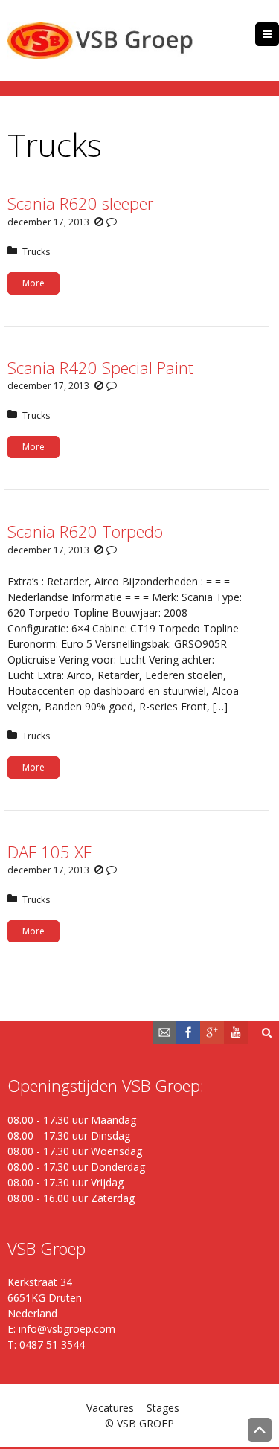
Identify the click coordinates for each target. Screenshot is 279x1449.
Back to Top (260, 1430)
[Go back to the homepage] (100, 40)
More (33, 283)
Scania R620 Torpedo (85, 531)
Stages (163, 1408)
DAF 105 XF (49, 852)
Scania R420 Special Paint (100, 367)
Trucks (36, 251)
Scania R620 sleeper (80, 203)
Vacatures (110, 1408)
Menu (278, 34)
